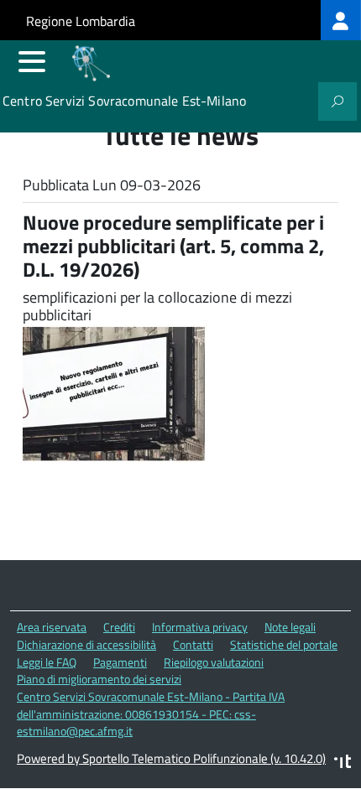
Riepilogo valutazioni (214, 662)
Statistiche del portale (283, 644)
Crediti (119, 627)
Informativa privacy (200, 627)
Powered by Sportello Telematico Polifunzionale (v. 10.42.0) (171, 758)
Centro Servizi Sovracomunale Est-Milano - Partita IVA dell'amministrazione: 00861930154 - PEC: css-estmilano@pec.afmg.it (151, 714)
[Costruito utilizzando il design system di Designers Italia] (342, 763)
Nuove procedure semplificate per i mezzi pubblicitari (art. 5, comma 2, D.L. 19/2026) (173, 245)
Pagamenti (120, 662)
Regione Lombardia (80, 21)
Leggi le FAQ (46, 662)
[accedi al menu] (31, 61)
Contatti (193, 644)
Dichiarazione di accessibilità (86, 644)
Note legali (290, 627)
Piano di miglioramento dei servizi (99, 679)
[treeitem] (341, 20)
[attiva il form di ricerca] (337, 101)
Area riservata (51, 627)
